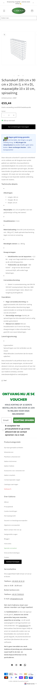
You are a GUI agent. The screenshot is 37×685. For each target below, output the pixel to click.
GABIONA (15, 681)
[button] (4, 11)
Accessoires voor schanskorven (14, 471)
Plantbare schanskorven (12, 457)
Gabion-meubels (9, 475)
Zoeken (6, 557)
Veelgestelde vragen (10, 534)
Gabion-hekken (9, 466)
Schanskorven (8, 452)
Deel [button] (5, 380)
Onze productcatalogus (12, 553)
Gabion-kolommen (10, 461)
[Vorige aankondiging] (4, 3)
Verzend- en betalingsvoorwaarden (15, 520)
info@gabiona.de (16, 599)
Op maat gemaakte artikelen (13, 447)
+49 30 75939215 (18, 594)
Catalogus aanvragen (11, 484)
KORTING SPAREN (24, 420)
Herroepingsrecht (10, 516)
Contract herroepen (13, 562)
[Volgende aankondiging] (33, 3)
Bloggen (7, 539)
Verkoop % (7, 489)
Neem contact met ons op (12, 530)
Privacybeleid (8, 507)
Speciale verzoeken (10, 548)
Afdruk (6, 502)
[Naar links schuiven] (14, 75)
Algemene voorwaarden (12, 525)
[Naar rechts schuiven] (23, 75)
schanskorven (23, 626)
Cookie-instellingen (10, 511)
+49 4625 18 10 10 (18, 581)
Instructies (7, 543)
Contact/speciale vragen (12, 480)
